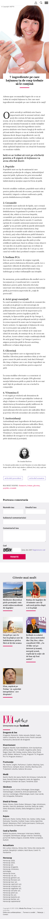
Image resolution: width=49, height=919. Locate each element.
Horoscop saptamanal (11, 901)
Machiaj (36, 765)
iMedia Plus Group (25, 908)
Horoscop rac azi (9, 875)
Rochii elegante (19, 779)
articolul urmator (36, 478)
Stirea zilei (22, 848)
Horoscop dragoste (10, 867)
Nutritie (28, 806)
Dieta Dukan (19, 804)
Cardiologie (14, 794)
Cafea (38, 819)
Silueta (18, 808)
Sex (18, 737)
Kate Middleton (22, 748)
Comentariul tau (11, 528)
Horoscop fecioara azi (11, 880)
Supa (43, 819)
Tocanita (14, 821)
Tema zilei (31, 848)
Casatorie (12, 737)
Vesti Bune (28, 850)
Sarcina (6, 789)
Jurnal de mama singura (12, 838)
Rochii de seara (15, 777)
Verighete (7, 781)
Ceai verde (39, 794)
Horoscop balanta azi (11, 897)
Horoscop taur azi (10, 882)
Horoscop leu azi (9, 895)
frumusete (23, 485)
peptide (6, 488)
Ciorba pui (40, 823)
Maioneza (13, 823)
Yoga (34, 804)
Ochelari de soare (18, 781)
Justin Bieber (8, 754)
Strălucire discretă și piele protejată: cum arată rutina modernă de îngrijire (13, 603)
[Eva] (7, 2)
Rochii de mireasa (29, 777)
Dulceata (6, 821)
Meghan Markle (9, 748)
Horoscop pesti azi (10, 893)
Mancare (6, 819)
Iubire (5, 737)
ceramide (13, 488)
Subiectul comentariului (14, 517)
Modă (5, 774)
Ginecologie (34, 789)
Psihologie (25, 789)
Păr (4, 765)
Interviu (15, 848)
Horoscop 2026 (9, 860)
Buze (22, 767)
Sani (42, 765)
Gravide (26, 838)
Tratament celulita (10, 769)
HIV (4, 796)
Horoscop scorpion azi (12, 886)
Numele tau (8, 507)
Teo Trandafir (19, 750)
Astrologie (7, 871)
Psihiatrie (19, 796)
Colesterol (18, 792)
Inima (18, 789)
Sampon (16, 767)
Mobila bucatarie (10, 833)
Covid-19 (36, 850)
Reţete (6, 816)
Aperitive (38, 821)
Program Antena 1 (16, 756)
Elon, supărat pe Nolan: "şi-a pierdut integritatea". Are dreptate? (12, 690)
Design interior (27, 835)
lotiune (29, 485)
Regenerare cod (39, 550)
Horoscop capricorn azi (12, 884)
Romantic (14, 735)
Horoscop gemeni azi (11, 878)
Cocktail (21, 821)
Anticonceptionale (30, 792)
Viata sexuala (24, 735)
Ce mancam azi (20, 825)
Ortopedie (10, 796)
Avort (32, 794)
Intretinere (41, 804)
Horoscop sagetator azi (12, 888)
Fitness (10, 804)
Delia (30, 752)
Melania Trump (20, 754)
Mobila (37, 833)
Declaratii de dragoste (21, 739)
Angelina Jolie (30, 750)
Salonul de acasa (25, 769)
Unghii (14, 765)
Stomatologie (8, 792)
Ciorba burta (8, 825)
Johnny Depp (8, 750)
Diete (5, 804)
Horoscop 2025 (9, 863)
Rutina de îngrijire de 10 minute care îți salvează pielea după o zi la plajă (36, 603)
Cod (5, 545)
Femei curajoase (36, 838)
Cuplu (38, 735)
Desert (5, 823)
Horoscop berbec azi (11, 899)
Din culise (7, 848)
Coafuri (29, 765)
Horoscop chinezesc (11, 869)
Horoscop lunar (9, 873)
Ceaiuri (12, 789)
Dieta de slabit (37, 806)
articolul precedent (13, 478)
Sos (28, 819)
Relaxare (28, 804)
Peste (24, 819)
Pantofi (10, 779)
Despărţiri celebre (16, 850)
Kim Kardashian (35, 748)
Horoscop (7, 858)
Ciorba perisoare (28, 823)
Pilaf (19, 823)
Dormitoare (15, 835)
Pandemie (7, 852)
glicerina (36, 485)
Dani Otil (11, 752)
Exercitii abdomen (17, 806)
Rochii (8, 765)
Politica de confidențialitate (12, 912)
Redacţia (40, 912)
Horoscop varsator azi (11, 890)
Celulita (28, 767)
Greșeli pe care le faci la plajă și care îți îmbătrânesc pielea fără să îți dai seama (13, 639)
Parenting (37, 835)
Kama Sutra (24, 737)
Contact (5, 914)
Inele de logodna (33, 779)
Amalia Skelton (26, 461)
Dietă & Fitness (10, 801)
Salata (32, 819)
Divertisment (9, 745)
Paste (13, 819)
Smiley (18, 752)
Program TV (31, 754)
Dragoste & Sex (10, 732)
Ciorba (18, 819)
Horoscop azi (8, 865)
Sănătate (7, 787)
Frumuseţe (8, 762)
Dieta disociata (9, 808)
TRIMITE (14, 556)
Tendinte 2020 (32, 781)
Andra (24, 752)
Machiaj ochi (37, 767)
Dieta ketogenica (28, 808)
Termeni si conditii (29, 912)
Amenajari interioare (25, 833)
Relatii (32, 735)
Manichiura (7, 767)
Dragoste (6, 735)
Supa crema (30, 821)
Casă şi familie (10, 830)
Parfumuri (22, 765)
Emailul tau (31, 507)
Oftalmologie (24, 794)
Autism (6, 840)
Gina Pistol (36, 752)
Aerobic (6, 806)
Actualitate (8, 845)
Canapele (6, 835)
